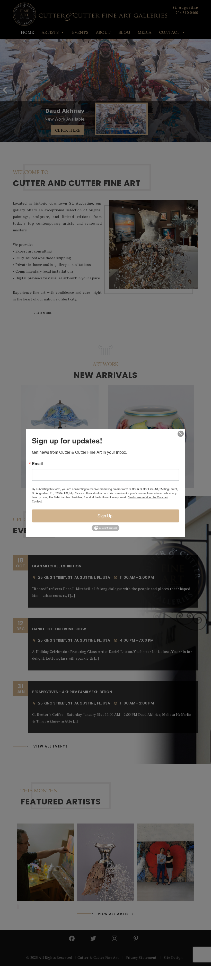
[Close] (181, 434)
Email (37, 463)
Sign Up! (105, 516)
